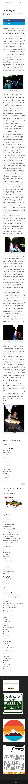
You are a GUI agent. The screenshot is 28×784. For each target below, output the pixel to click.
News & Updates (6, 469)
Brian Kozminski (7, 13)
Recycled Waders (6, 660)
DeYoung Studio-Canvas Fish (9, 583)
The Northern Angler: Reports (9, 607)
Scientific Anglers (6, 562)
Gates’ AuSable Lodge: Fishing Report (11, 597)
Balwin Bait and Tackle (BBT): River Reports (12, 594)
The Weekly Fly (6, 629)
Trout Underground (7, 636)
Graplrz (4, 550)
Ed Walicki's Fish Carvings (8, 652)
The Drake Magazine (7, 519)
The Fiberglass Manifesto (8, 627)
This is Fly (5, 521)
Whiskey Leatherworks (8, 670)
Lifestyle (4, 467)
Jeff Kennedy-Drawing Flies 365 (9, 615)
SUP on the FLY (6, 589)
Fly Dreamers (6, 656)
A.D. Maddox (5, 643)
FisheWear (5, 548)
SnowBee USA (6, 565)
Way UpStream (6, 638)
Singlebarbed (5, 625)
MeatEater (5, 617)
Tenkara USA (5, 666)
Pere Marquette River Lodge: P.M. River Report (13, 603)
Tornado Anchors (6, 567)
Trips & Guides (10, 14)
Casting (4, 457)
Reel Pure (5, 662)
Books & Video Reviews (8, 454)
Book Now (7, 445)
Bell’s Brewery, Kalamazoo (9, 536)
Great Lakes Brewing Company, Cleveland (12, 538)
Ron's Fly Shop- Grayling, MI (9, 560)
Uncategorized (6, 480)
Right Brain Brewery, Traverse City (10, 540)
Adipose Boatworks (7, 579)
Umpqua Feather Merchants (9, 571)
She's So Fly (5, 623)
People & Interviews (7, 471)
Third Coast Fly (6, 631)
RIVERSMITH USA (6, 558)
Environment (5, 461)
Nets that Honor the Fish (8, 658)
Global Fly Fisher (6, 613)
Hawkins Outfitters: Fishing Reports (10, 599)
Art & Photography (7, 452)
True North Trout (5, 490)
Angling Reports (6, 450)
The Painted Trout (7, 668)
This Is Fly (5, 634)
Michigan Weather (7, 526)
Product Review (6, 475)
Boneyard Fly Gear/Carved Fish (9, 581)
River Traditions (6, 556)
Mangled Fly (5, 554)
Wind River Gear (6, 573)
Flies (4, 463)
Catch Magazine (6, 517)
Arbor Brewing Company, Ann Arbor (11, 534)
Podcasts (5, 473)
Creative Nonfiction (7, 459)
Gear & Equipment (7, 465)
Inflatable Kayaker (7, 552)
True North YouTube (7, 569)
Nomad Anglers (6, 621)
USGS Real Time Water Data (9, 528)
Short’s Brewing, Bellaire (8, 542)
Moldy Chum (5, 619)
